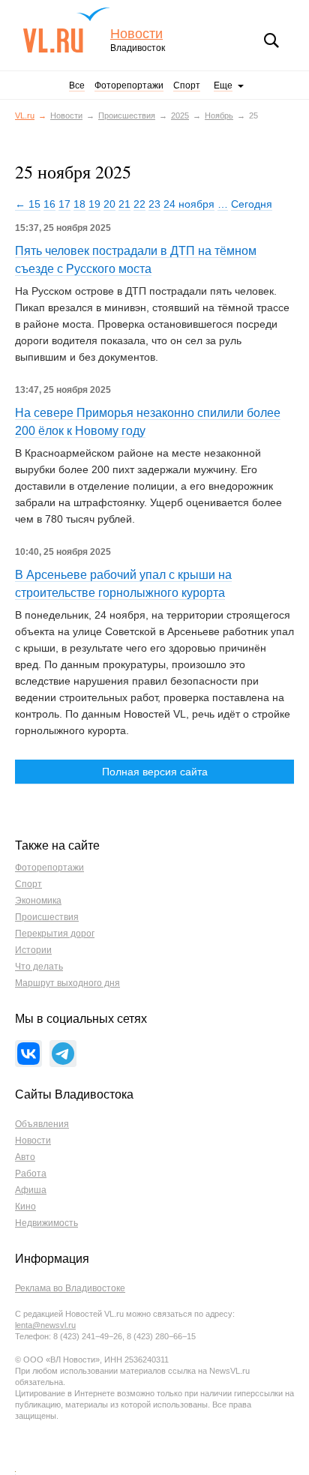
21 (124, 204)
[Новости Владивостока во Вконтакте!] (28, 1053)
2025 (180, 115)
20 (110, 204)
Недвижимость (46, 1223)
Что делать (39, 966)
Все (77, 85)
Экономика (38, 900)
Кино (25, 1206)
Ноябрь (219, 115)
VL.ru (66, 29)
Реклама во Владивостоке (70, 1288)
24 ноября (189, 204)
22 (140, 204)
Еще (223, 85)
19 (94, 204)
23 (154, 204)
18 (80, 204)
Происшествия (126, 115)
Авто (25, 1157)
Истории (33, 950)
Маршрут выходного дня (67, 983)
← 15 (27, 204)
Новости (136, 34)
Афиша (30, 1190)
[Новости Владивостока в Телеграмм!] (63, 1053)
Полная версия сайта (155, 772)
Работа (30, 1173)
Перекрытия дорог (54, 933)
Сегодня (251, 204)
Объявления (42, 1124)
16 (50, 204)
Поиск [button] (271, 40)
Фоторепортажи (129, 85)
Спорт (186, 85)
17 (64, 204)
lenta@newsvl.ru (45, 1325)
